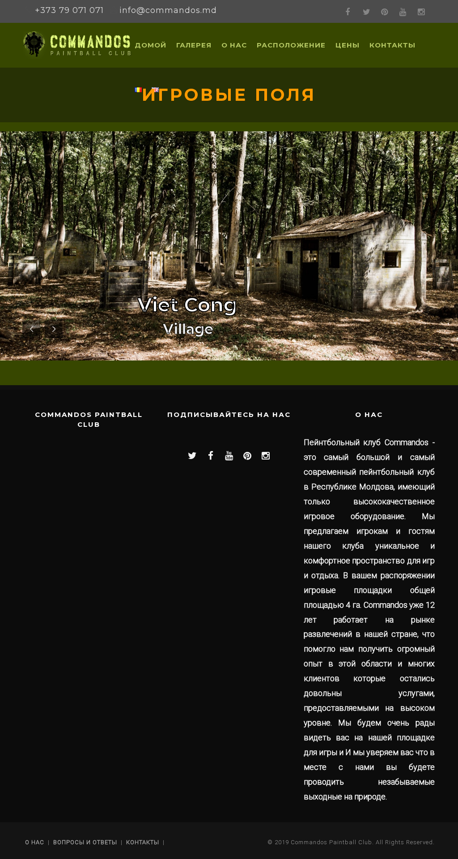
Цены (347, 45)
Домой (150, 45)
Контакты (392, 45)
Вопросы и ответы (85, 842)
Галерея (194, 45)
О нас (234, 45)
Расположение (291, 45)
